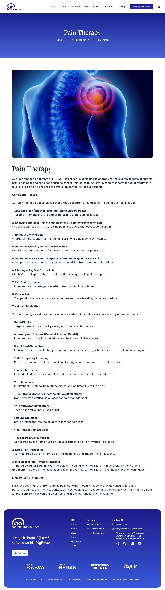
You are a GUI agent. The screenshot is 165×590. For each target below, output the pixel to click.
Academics (76, 541)
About (63, 6)
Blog (86, 6)
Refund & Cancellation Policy (125, 580)
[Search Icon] (158, 6)
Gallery (97, 6)
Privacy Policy (74, 580)
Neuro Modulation (95, 528)
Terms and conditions (97, 580)
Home (53, 6)
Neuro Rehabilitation (79, 40)
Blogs (73, 533)
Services (75, 6)
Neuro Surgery (94, 524)
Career (74, 545)
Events (109, 6)
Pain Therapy (103, 40)
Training (121, 6)
